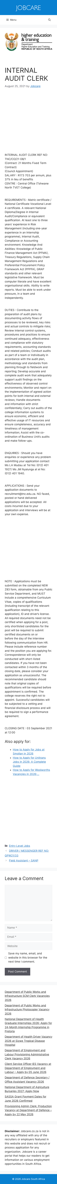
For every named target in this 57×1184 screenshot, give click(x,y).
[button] (49, 20)
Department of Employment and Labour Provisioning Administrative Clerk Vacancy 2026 (27, 1054)
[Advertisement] (28, 123)
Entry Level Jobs (19, 845)
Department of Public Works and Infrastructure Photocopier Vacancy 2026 (27, 1009)
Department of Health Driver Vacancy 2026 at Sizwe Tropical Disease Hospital (28, 1040)
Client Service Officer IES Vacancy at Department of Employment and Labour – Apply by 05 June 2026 (28, 1068)
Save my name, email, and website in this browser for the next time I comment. (27, 957)
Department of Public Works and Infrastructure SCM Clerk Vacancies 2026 (27, 996)
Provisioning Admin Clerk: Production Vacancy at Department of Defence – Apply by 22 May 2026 (28, 1110)
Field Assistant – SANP (23, 860)
